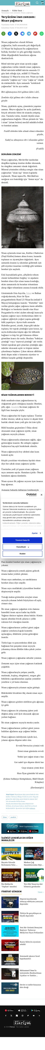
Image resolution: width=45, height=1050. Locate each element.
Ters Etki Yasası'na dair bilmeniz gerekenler (33, 898)
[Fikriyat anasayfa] (12, 839)
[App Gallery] (33, 844)
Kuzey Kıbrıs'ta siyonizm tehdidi (30, 956)
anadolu (14, 830)
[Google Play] (22, 844)
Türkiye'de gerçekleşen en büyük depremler (31, 927)
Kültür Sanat (18, 10)
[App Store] (11, 844)
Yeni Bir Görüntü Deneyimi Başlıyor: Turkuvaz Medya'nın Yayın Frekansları (32, 943)
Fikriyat (12, 1040)
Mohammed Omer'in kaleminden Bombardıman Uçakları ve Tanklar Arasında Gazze (31, 986)
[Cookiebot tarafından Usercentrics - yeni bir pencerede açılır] (27, 494)
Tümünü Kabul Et (22, 540)
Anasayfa (5, 10)
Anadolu (16, 416)
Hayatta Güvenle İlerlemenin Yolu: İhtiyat (8, 876)
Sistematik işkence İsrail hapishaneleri (30, 970)
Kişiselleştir (21, 547)
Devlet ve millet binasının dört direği (30, 999)
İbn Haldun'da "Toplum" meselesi (9, 898)
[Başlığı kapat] (41, 495)
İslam (29, 299)
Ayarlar (35, 533)
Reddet (22, 554)
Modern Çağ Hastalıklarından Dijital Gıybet (33, 876)
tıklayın (32, 821)
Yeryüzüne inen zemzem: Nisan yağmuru (17, 13)
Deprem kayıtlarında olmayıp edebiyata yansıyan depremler (31, 914)
